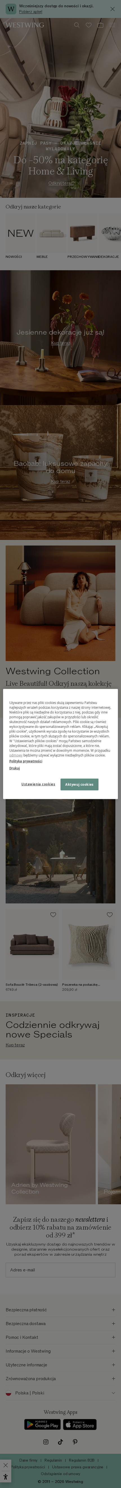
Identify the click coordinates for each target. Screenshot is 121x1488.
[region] (60, 744)
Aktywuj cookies (79, 784)
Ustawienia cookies (38, 784)
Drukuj (14, 768)
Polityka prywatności (25, 761)
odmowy (16, 755)
